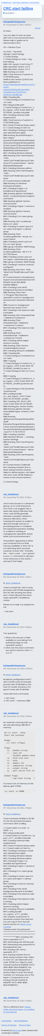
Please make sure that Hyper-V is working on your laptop (18, 1009)
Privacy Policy (25, 1025)
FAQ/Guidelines (21, 1020)
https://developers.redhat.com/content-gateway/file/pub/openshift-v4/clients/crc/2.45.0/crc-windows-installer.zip (19, 89)
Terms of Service (8, 1025)
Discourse (16, 1030)
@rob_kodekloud (13, 583)
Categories (6, 1020)
